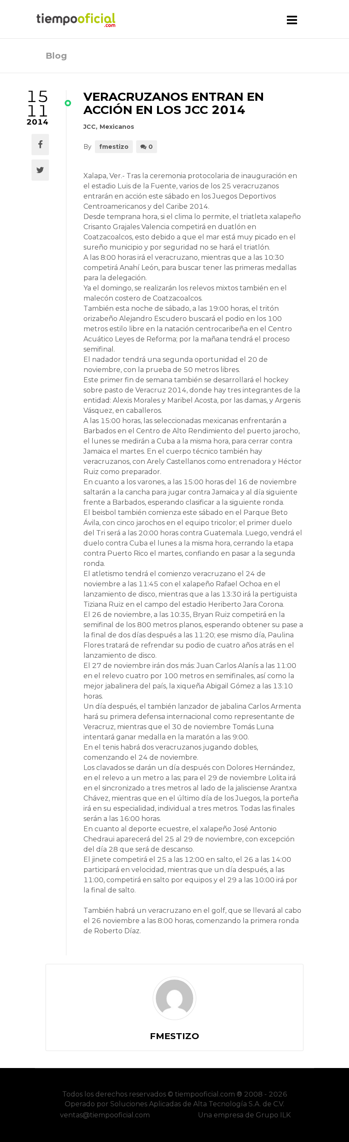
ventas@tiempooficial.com (105, 1115)
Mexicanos (117, 127)
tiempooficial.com (205, 1094)
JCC (89, 127)
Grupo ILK (273, 1115)
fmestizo (114, 147)
